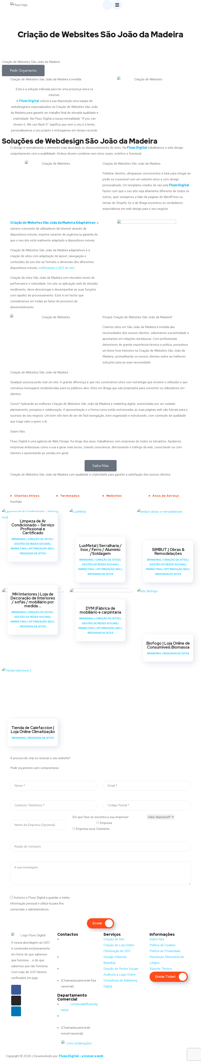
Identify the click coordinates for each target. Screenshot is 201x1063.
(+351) (73, 1016)
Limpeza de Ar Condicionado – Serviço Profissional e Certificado (32, 527)
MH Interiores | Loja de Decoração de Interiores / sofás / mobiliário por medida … (33, 600)
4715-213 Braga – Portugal (79, 951)
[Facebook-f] (16, 990)
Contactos (67, 934)
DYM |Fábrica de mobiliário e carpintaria (100, 610)
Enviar (97, 923)
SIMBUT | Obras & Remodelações (168, 551)
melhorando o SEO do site (56, 268)
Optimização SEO (40, 548)
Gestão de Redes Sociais (32, 543)
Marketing (18, 548)
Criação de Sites (40, 539)
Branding (19, 539)
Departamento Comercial (72, 997)
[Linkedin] (16, 1011)
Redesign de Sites (33, 553)
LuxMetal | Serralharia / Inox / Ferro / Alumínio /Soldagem (100, 549)
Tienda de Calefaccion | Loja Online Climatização (33, 729)
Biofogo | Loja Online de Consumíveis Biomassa (168, 645)
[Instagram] (16, 1000)
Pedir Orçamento (23, 70)
